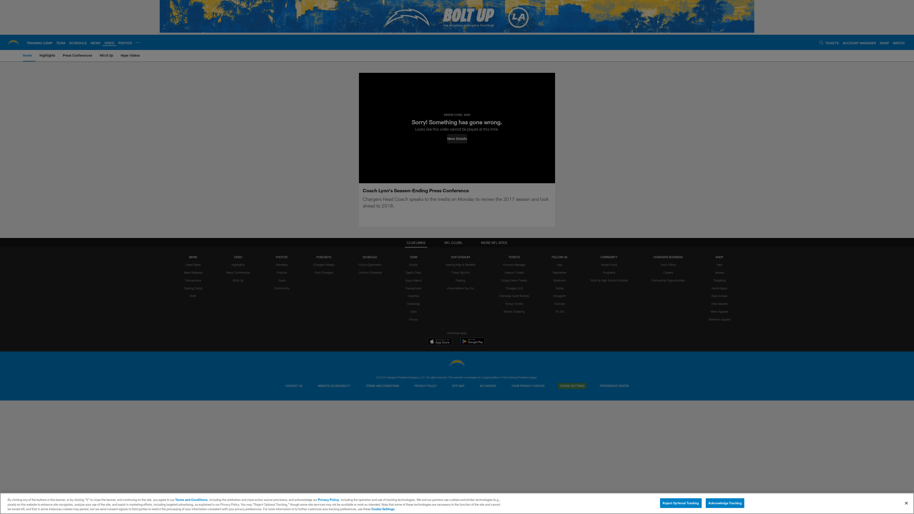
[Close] (906, 503)
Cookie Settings (383, 509)
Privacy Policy (328, 500)
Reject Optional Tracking (681, 503)
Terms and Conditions (191, 500)
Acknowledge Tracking (725, 503)
